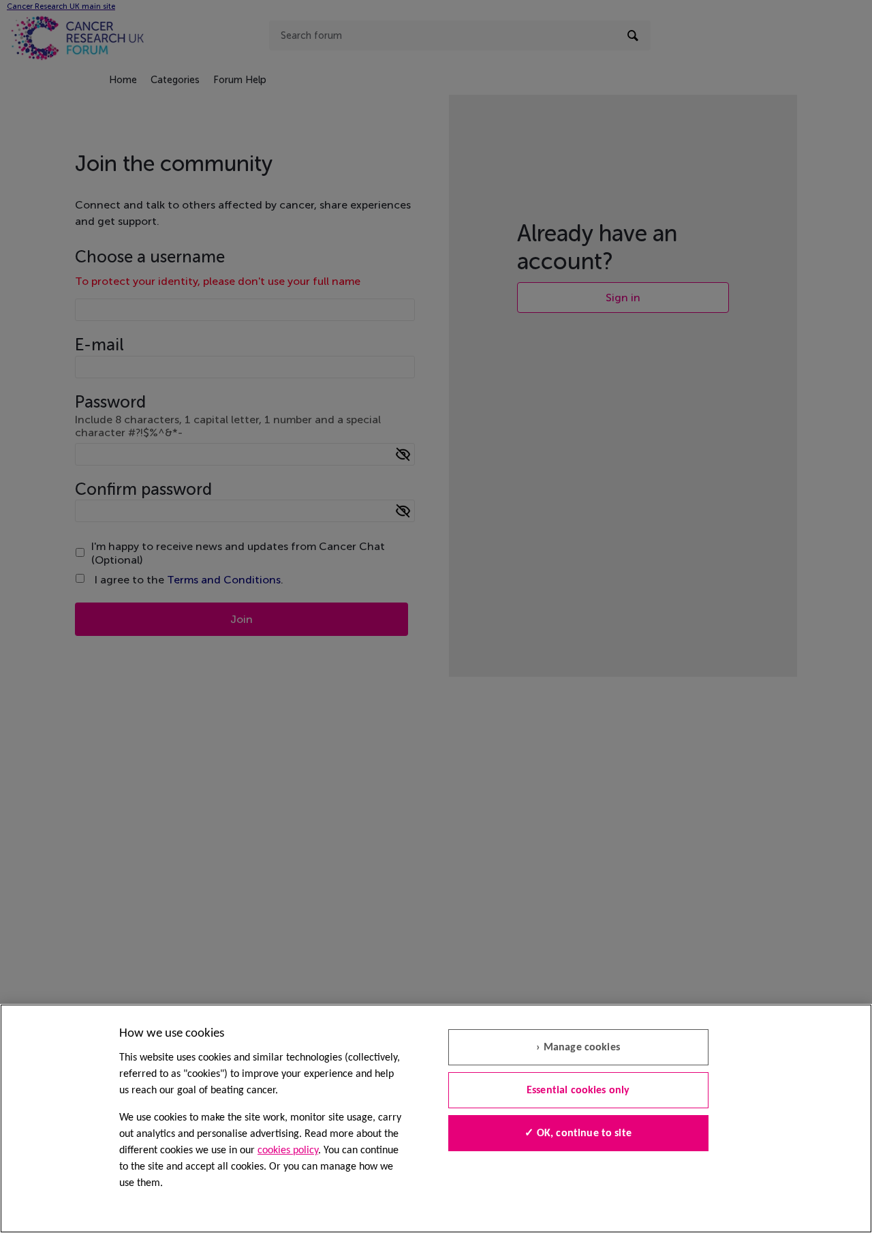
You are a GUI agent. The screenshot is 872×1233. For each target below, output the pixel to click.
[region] (436, 1118)
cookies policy (288, 1150)
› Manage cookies (578, 1047)
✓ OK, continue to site (578, 1133)
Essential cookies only (578, 1090)
